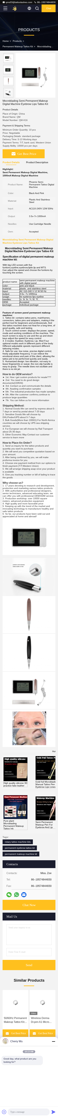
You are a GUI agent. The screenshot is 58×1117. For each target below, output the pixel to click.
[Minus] (53, 1041)
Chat (48, 8)
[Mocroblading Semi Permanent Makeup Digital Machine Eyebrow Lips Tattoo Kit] (35, 75)
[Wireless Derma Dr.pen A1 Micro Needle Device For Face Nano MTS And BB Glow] (42, 1002)
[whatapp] (16, 894)
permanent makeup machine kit (21, 854)
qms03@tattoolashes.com (19, 2)
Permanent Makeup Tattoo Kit (18, 46)
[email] (24, 895)
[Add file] (4, 1111)
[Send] (53, 1111)
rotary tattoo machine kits (18, 842)
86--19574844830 (46, 2)
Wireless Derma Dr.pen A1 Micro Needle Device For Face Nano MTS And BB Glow (42, 1020)
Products (17, 41)
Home (6, 41)
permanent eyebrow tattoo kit (20, 848)
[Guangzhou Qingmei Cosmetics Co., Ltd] (16, 8)
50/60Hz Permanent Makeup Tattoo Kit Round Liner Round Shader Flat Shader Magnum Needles (15, 1020)
